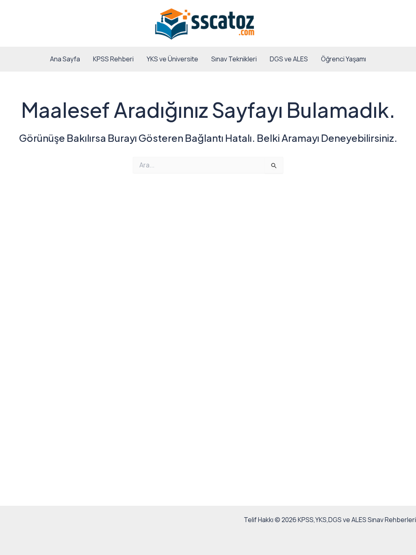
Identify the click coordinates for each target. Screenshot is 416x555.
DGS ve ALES (289, 58)
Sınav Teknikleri (234, 58)
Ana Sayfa (65, 58)
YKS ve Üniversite (172, 58)
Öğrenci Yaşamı (343, 58)
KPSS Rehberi (113, 58)
